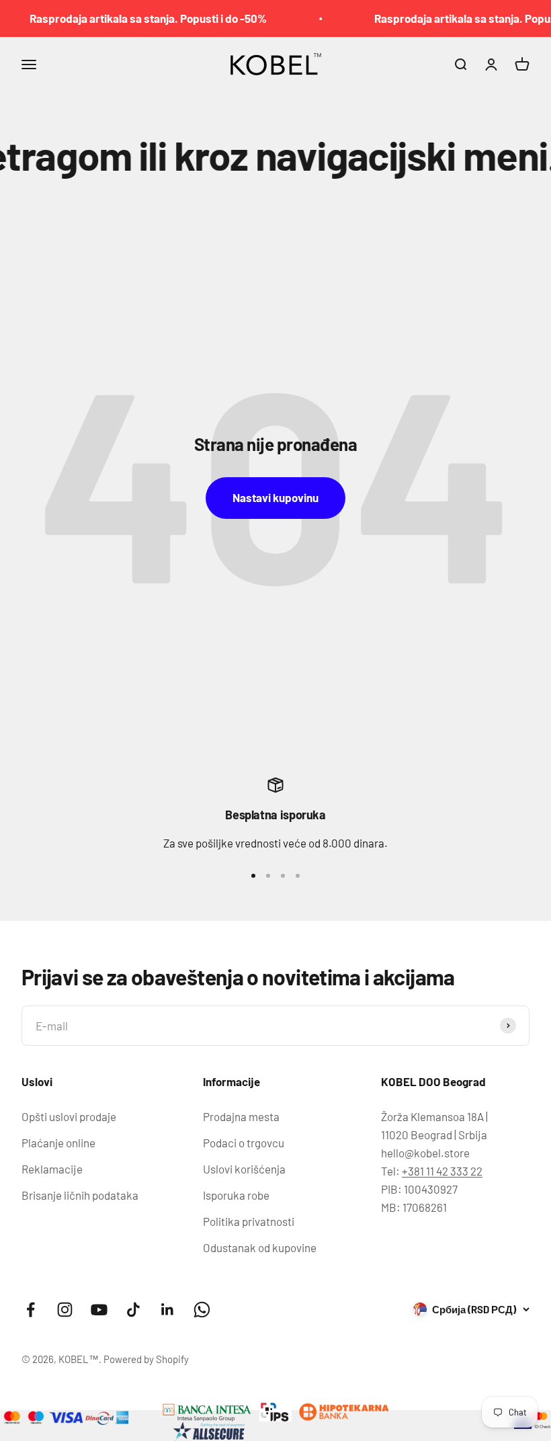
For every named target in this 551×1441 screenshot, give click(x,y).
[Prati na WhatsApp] (202, 1310)
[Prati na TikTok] (133, 1310)
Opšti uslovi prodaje (69, 1116)
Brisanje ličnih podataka (80, 1195)
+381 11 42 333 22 (442, 1171)
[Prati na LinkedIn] (168, 1310)
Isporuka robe (236, 1195)
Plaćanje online (58, 1142)
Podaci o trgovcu (243, 1142)
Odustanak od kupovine (259, 1247)
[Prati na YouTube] (99, 1310)
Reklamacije (52, 1169)
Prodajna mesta (241, 1116)
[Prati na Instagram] (65, 1310)
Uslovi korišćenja (244, 1169)
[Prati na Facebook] (31, 1310)
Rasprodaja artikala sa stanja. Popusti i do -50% (135, 18)
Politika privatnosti (248, 1221)
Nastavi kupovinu (275, 497)
